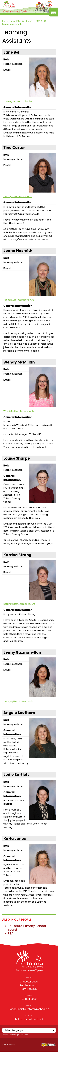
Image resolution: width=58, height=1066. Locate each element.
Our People (27, 21)
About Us (15, 21)
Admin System (8, 1045)
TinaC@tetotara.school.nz (17, 196)
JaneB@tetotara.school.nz (18, 101)
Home (5, 21)
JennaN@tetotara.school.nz (18, 299)
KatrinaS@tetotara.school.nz (19, 604)
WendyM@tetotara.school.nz (19, 411)
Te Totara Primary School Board (27, 928)
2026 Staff (40, 21)
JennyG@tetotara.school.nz (18, 701)
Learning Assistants (12, 24)
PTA (10, 933)
